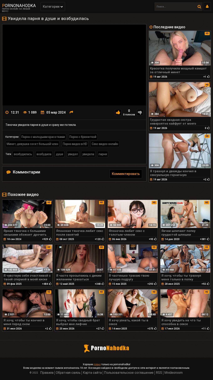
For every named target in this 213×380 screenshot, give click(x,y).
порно (97, 364)
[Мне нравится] (118, 112)
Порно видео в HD (75, 144)
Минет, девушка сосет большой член (32, 144)
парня (103, 154)
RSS (159, 373)
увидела (88, 154)
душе (59, 154)
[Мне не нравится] (140, 112)
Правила (46, 373)
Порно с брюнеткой (82, 137)
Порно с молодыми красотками (43, 137)
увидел (73, 154)
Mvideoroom (173, 373)
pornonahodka (19, 5)
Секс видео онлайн (105, 144)
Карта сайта (92, 373)
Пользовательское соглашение (129, 373)
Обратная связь (68, 373)
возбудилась (23, 154)
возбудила (44, 154)
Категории (51, 7)
